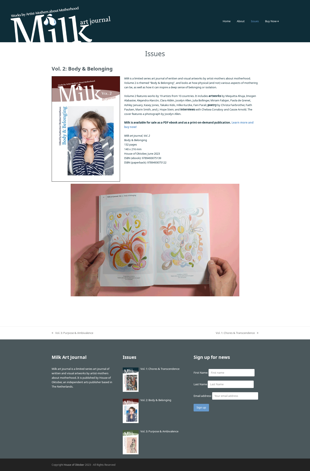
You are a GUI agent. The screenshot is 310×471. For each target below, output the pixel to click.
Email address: (203, 396)
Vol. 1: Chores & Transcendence (235, 333)
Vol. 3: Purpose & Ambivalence (72, 333)
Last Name (200, 384)
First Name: (201, 372)
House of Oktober (74, 465)
